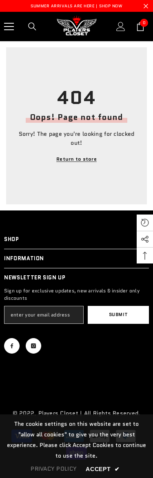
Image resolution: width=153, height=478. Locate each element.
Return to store (76, 158)
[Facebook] (12, 346)
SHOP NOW (110, 6)
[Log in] (120, 26)
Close (146, 6)
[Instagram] (33, 346)
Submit (118, 314)
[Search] (32, 26)
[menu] (9, 26)
